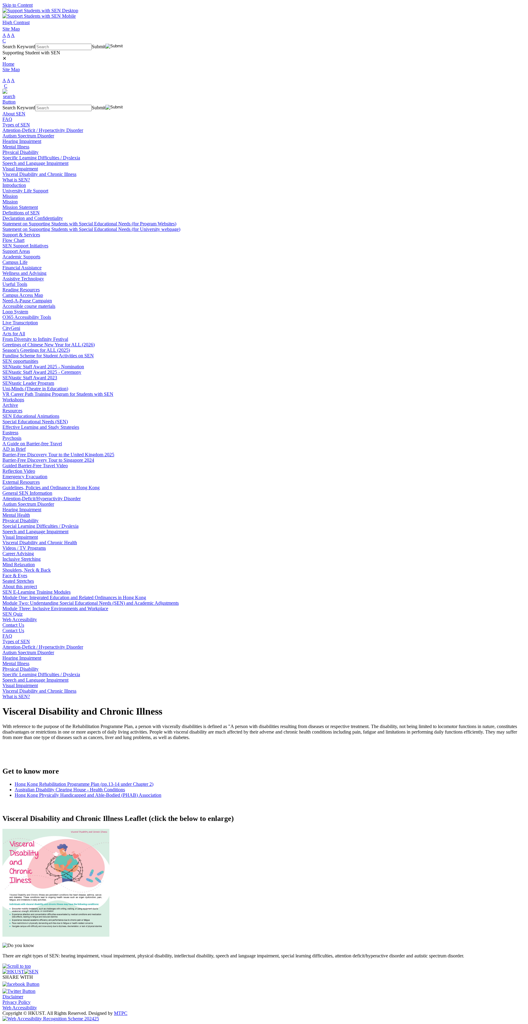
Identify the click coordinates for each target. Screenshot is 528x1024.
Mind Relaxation (18, 564)
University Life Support (25, 190)
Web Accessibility (19, 619)
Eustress (10, 432)
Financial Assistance (22, 267)
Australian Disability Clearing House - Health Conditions (70, 789)
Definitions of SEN (21, 212)
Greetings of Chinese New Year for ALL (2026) (48, 344)
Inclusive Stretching (21, 559)
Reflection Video (18, 471)
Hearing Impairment (21, 141)
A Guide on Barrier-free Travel (32, 443)
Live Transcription (20, 322)
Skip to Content (17, 5)
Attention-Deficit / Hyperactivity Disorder (42, 130)
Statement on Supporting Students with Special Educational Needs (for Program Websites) (89, 223)
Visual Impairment (20, 168)
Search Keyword (18, 46)
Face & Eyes (14, 575)
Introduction (14, 185)
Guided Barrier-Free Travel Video (35, 465)
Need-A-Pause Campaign (27, 300)
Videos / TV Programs (24, 548)
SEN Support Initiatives (25, 245)
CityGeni (11, 328)
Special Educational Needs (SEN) (35, 421)
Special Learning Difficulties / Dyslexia (40, 526)
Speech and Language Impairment (35, 163)
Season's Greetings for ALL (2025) (36, 350)
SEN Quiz (12, 614)
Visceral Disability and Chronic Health (39, 542)
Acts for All (13, 333)
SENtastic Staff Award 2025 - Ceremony (41, 372)
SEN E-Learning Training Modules (36, 592)
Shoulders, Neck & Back (26, 570)
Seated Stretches (18, 581)
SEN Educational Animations (30, 416)
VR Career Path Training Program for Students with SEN (57, 394)
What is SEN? (16, 179)
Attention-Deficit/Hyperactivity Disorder (41, 498)
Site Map (11, 28)
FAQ (7, 119)
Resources (12, 410)
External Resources (21, 482)
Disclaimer (12, 996)
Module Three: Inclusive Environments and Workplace (55, 608)
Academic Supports (21, 256)
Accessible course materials (28, 306)
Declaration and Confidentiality (32, 218)
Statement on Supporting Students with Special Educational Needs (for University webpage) (91, 229)
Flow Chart (13, 240)
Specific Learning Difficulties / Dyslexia (41, 157)
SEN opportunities (20, 361)
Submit (98, 46)
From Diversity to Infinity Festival (35, 339)
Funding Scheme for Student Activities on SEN (48, 355)
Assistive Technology (23, 278)
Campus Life (15, 262)
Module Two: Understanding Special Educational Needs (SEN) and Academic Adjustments (90, 603)
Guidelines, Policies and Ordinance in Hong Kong (51, 487)
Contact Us (13, 625)
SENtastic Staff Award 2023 (29, 377)
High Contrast (16, 22)
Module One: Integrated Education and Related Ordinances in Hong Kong (74, 597)
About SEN (13, 113)
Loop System (15, 311)
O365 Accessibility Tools (26, 317)
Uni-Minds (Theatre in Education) (35, 388)
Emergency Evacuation (24, 476)
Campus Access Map (22, 295)
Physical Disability (20, 152)
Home (8, 64)
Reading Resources (21, 289)
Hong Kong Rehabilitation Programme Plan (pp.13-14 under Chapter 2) (84, 784)
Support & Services (21, 234)
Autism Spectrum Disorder (28, 135)
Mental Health (16, 515)
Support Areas (16, 251)
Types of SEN (16, 124)
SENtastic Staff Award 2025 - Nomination (43, 366)
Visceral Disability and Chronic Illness (39, 174)
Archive (10, 405)
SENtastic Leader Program (28, 383)
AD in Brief (14, 449)
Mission (10, 196)
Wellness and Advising (24, 273)
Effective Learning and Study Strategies (40, 427)
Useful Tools (14, 284)
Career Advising (18, 553)
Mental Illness (15, 146)
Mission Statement (20, 207)
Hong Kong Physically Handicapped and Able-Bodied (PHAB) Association (88, 795)
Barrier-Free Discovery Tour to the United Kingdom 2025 (58, 454)
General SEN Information (27, 493)
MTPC (120, 1013)
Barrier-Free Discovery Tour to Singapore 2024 (48, 460)
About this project (19, 586)
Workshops (13, 399)
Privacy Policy (16, 1002)
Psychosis (11, 438)
